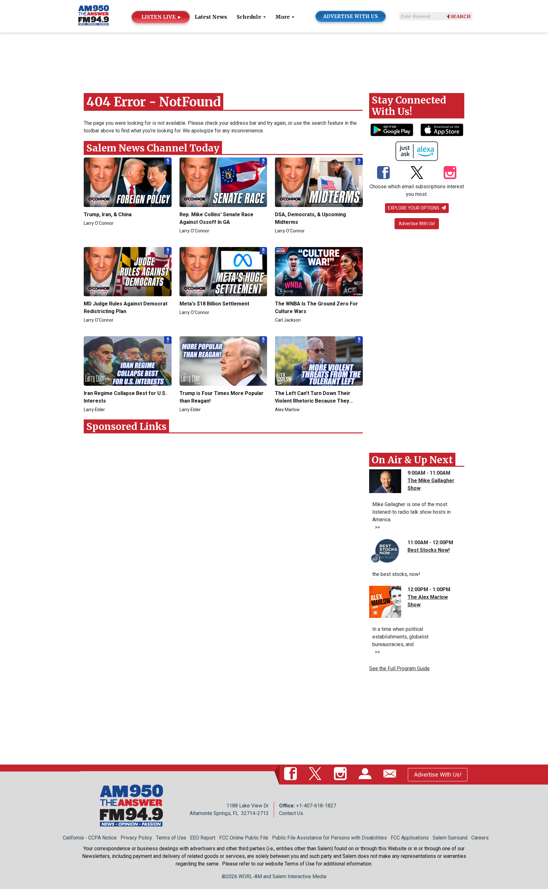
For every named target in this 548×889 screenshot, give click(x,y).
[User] (366, 774)
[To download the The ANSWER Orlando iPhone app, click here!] (442, 130)
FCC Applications (410, 838)
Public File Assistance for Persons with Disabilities (329, 838)
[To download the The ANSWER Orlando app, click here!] (391, 130)
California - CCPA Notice (90, 838)
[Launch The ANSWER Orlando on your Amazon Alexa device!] (416, 151)
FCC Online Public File (243, 838)
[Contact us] (391, 774)
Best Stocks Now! (429, 550)
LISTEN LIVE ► (161, 17)
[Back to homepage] (93, 16)
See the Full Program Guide (399, 668)
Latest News (211, 17)
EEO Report (202, 838)
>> (376, 527)
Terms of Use (171, 838)
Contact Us (291, 813)
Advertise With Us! (417, 223)
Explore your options (414, 208)
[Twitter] (417, 173)
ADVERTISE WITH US (350, 16)
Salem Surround (450, 838)
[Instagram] (450, 173)
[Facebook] (383, 173)
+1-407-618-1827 (316, 806)
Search (461, 16)
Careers (480, 838)
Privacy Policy (136, 838)
